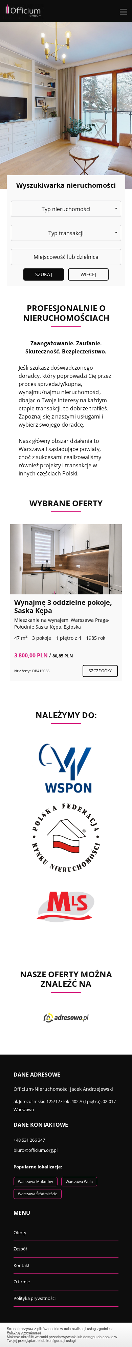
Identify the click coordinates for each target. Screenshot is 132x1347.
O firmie (22, 1282)
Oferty (20, 1232)
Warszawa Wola (79, 1181)
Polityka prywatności (35, 1298)
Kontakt (22, 1265)
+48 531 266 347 (29, 1140)
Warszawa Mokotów (35, 1181)
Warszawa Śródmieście (37, 1193)
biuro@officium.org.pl (36, 1150)
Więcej (88, 274)
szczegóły (100, 671)
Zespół (20, 1249)
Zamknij (66, 1334)
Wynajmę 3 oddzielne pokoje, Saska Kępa (63, 606)
